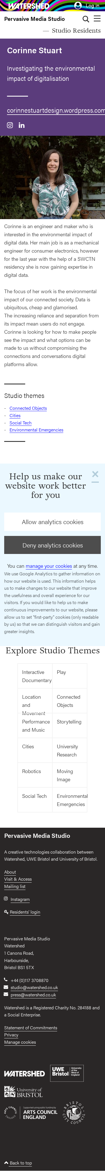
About (10, 872)
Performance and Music (36, 725)
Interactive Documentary (37, 676)
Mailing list (14, 886)
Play (61, 671)
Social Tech (21, 422)
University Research (67, 750)
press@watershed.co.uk (33, 994)
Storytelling (69, 721)
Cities (15, 415)
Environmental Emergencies (36, 429)
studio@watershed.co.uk (34, 987)
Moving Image (65, 775)
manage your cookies (49, 565)
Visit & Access (18, 879)
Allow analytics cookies (52, 521)
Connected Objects (28, 408)
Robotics (31, 770)
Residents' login (25, 912)
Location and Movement (33, 703)
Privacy (11, 1034)
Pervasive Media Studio (34, 18)
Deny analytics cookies (52, 545)
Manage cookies (20, 1042)
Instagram (20, 899)
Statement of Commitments (30, 1027)
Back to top (20, 1162)
